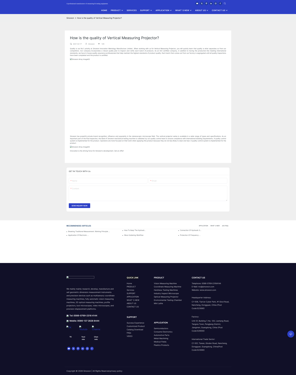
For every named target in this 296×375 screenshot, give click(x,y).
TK (70, 337)
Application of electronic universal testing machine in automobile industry (79, 235)
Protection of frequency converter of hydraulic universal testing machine (191, 235)
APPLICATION (203, 226)
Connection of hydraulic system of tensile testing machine (191, 230)
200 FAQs (225, 226)
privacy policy (116, 371)
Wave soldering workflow (133, 235)
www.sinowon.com (208, 290)
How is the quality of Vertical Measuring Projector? (99, 18)
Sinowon (70, 18)
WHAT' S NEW (215, 226)
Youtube (83, 338)
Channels (96, 338)
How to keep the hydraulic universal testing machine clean (135, 230)
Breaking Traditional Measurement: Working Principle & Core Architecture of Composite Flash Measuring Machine (89, 231)
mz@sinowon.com (206, 286)
